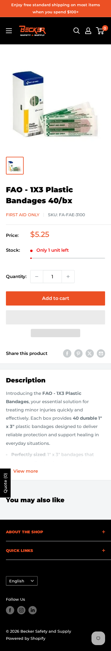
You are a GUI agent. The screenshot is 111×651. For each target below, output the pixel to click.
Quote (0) (5, 483)
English (16, 581)
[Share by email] (101, 353)
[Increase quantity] (68, 276)
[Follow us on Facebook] (10, 610)
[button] (55, 317)
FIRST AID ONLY (22, 214)
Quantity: (16, 276)
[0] (100, 30)
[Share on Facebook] (67, 353)
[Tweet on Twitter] (90, 353)
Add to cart (55, 298)
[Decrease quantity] (36, 276)
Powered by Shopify (25, 638)
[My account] (88, 31)
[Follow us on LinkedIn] (32, 610)
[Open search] (76, 31)
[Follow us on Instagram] (21, 610)
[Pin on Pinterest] (78, 353)
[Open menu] (9, 30)
